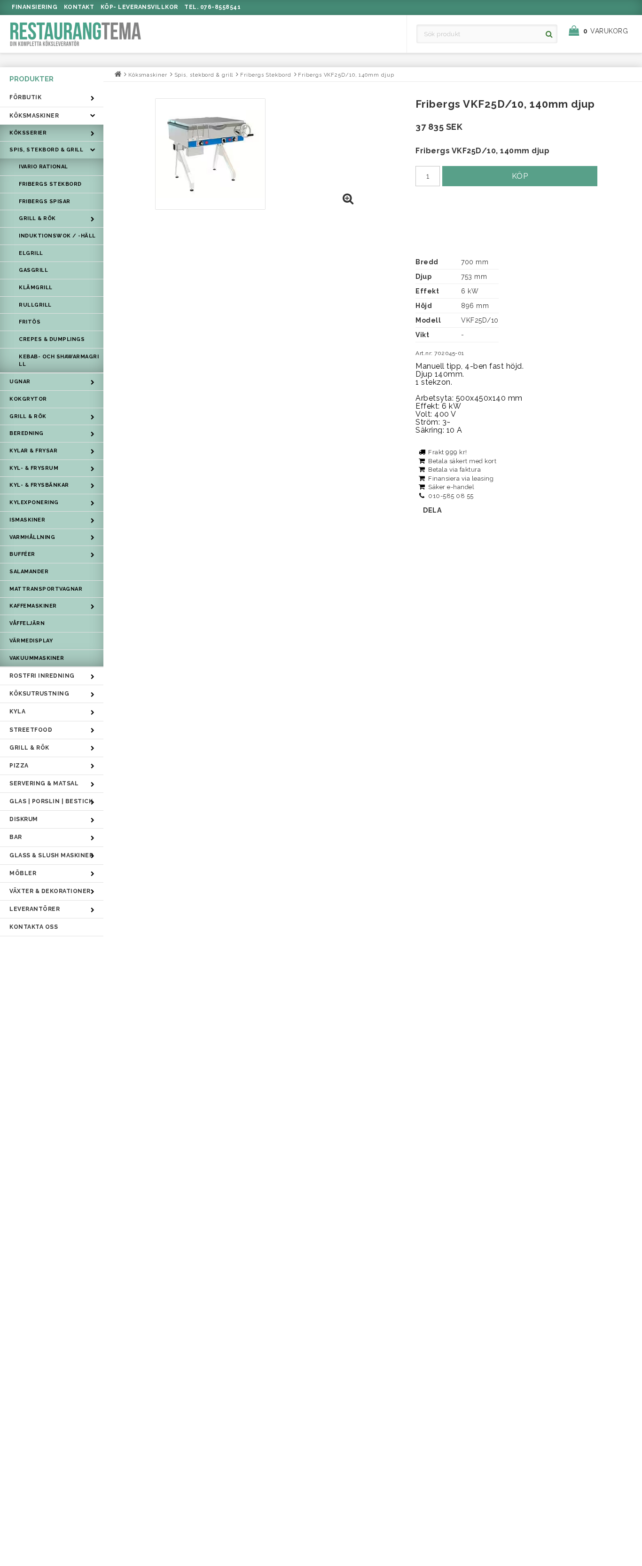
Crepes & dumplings (52, 339)
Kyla (17, 711)
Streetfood (30, 730)
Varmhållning (32, 537)
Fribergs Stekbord (50, 184)
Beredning (26, 433)
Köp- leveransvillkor (139, 7)
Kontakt (79, 7)
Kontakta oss (33, 927)
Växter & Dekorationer (50, 891)
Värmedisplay (31, 641)
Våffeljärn (27, 623)
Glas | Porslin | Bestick (51, 801)
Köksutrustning (39, 693)
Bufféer (22, 554)
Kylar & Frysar (33, 451)
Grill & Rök (37, 218)
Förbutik (25, 97)
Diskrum (23, 819)
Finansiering (34, 7)
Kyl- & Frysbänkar (39, 485)
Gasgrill (33, 270)
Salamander (28, 572)
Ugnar (20, 382)
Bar (15, 837)
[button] (603, 31)
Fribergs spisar (44, 201)
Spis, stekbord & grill (46, 150)
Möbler (22, 873)
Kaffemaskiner (33, 606)
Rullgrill (35, 305)
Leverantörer (34, 909)
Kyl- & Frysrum (33, 468)
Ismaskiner (27, 520)
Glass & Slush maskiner (51, 855)
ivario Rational (43, 167)
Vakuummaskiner (36, 658)
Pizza (19, 765)
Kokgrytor (28, 399)
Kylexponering (34, 502)
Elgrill (31, 253)
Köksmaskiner (34, 115)
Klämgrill (36, 288)
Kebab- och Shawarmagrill (59, 360)
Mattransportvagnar (45, 589)
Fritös (29, 322)
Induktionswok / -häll (57, 236)
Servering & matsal (43, 783)
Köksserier (28, 133)
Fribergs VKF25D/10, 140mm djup (346, 75)
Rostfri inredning (42, 675)
